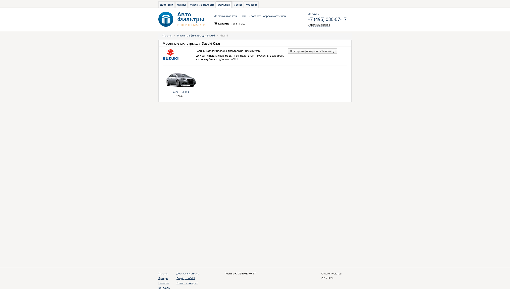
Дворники (166, 4)
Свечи (238, 4)
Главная (167, 35)
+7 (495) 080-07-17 (327, 19)
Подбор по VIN (186, 278)
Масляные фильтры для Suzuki (196, 35)
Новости (163, 283)
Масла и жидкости (202, 4)
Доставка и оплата (225, 16)
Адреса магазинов (274, 16)
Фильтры (224, 5)
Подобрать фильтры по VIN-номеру (312, 51)
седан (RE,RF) (181, 92)
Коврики (251, 4)
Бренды (163, 278)
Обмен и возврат (250, 16)
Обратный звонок (319, 25)
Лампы (181, 4)
